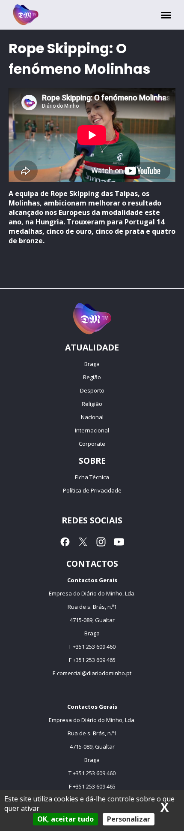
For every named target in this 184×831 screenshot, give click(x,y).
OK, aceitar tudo (65, 819)
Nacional (92, 417)
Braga (92, 364)
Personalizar (128, 819)
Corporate (92, 443)
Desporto (92, 390)
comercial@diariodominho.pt (94, 673)
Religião (92, 404)
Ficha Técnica (92, 477)
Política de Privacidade (92, 490)
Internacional (92, 430)
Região (92, 377)
